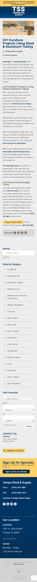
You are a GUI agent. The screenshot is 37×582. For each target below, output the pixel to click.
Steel (9, 364)
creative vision (12, 191)
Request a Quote (15, 451)
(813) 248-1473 (19, 492)
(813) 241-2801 (28, 225)
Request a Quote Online (13, 222)
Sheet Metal (12, 344)
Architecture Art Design (21, 104)
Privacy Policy (19, 564)
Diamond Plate (13, 289)
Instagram (11, 504)
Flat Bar (11, 312)
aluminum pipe (20, 61)
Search (6, 257)
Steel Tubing (13, 377)
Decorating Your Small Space (14, 143)
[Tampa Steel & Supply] (18, 11)
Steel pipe (7, 61)
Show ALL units (10, 425)
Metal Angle (12, 318)
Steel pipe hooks (12, 166)
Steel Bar (11, 370)
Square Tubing (13, 357)
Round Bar (12, 338)
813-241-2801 (20, 3)
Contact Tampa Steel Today (16, 498)
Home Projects (11, 55)
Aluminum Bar (13, 276)
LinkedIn (7, 504)
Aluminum (11, 269)
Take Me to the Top (18, 578)
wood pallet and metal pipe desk (16, 152)
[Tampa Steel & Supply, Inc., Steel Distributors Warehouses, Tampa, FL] (9, 512)
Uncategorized (14, 383)
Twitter (15, 504)
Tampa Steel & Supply (13, 51)
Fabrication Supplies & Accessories (17, 297)
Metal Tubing (13, 331)
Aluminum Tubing (15, 282)
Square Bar (12, 351)
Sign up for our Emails (16, 471)
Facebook (4, 504)
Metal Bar (11, 325)
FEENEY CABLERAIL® (15, 305)
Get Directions (9, 538)
